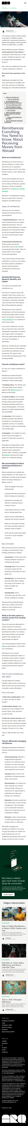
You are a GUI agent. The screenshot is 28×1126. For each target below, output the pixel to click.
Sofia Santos (8, 938)
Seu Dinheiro (13, 8)
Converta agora (8, 894)
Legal (3, 1023)
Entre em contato (7, 1027)
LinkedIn (4, 1041)
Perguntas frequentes (8, 1020)
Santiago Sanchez (10, 30)
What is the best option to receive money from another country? (12, 114)
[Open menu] (25, 3)
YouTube (4, 1047)
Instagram (5, 1043)
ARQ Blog (4, 8)
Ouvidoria (4, 1029)
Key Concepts (11, 110)
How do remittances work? (13, 104)
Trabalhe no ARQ (7, 1025)
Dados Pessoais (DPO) (8, 1031)
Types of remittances (13, 99)
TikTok (4, 1050)
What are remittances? (12, 97)
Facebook (5, 1052)
